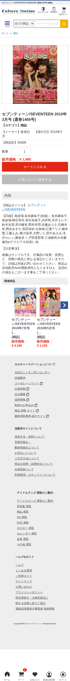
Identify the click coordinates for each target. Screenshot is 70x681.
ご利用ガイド (24, 575)
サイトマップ (24, 581)
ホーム (5, 33)
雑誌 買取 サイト (25, 410)
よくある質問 (24, 570)
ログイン (63, 680)
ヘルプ (20, 565)
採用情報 (20, 399)
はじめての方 (43, 12)
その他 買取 (24, 544)
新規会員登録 (49, 680)
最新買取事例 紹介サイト (30, 416)
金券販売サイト (63, 13)
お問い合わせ (24, 586)
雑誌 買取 (23, 511)
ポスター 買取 (25, 528)
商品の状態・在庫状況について (34, 463)
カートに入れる (35, 166)
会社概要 (20, 394)
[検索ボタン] (64, 24)
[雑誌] (16, 337)
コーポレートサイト (27, 383)
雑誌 (15, 33)
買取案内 (53, 12)
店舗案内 (20, 377)
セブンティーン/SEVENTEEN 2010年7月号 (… (22, 326)
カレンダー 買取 (27, 533)
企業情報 (20, 388)
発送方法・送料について (30, 436)
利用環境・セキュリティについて (35, 474)
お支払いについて (25, 453)
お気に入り (35, 680)
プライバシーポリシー (29, 592)
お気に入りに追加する (35, 179)
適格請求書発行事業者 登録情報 (35, 608)
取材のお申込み (24, 405)
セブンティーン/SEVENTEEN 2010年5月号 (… (47, 326)
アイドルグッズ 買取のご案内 (35, 500)
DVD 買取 (23, 522)
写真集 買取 (24, 506)
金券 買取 (23, 539)
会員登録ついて (24, 469)
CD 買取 (22, 517)
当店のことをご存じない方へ (32, 372)
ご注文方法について (27, 458)
